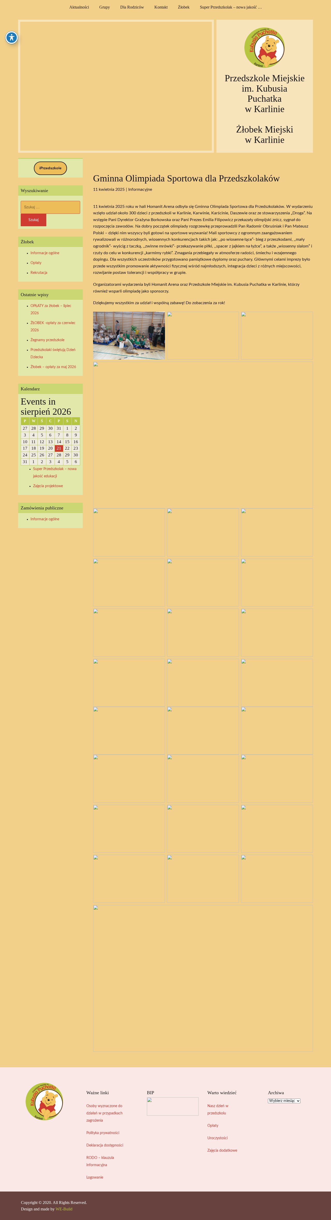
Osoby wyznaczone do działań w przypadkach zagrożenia (104, 1113)
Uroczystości (217, 1138)
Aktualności (79, 7)
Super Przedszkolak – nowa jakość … (231, 7)
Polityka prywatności (102, 1133)
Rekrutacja (39, 273)
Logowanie (94, 1177)
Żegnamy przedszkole (47, 340)
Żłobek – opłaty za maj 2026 (53, 367)
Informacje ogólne (45, 253)
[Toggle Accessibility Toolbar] (11, 37)
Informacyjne (140, 189)
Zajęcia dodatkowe (222, 1150)
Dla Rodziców (132, 7)
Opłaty (36, 263)
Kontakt (161, 7)
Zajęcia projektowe (48, 486)
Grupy (104, 7)
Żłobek (184, 7)
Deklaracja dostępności (104, 1145)
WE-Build (64, 1209)
